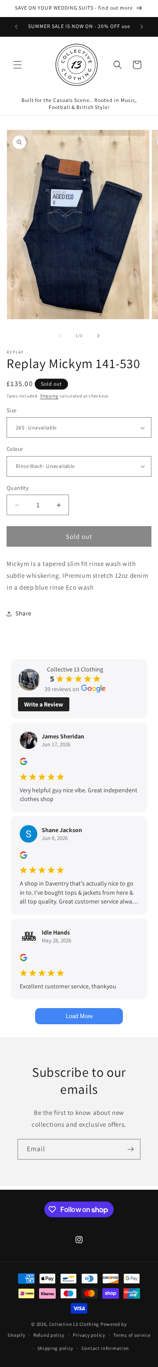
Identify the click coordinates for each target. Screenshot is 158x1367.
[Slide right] (98, 335)
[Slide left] (59, 335)
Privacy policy (89, 1335)
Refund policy (49, 1335)
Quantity (18, 488)
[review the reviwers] (23, 763)
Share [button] (23, 613)
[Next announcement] (141, 26)
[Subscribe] (130, 1149)
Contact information (105, 1348)
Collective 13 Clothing (74, 1324)
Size (12, 410)
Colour (15, 449)
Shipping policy (55, 1348)
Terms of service (131, 1335)
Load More (79, 1016)
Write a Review (43, 704)
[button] (17, 64)
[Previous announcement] (16, 26)
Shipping (49, 396)
